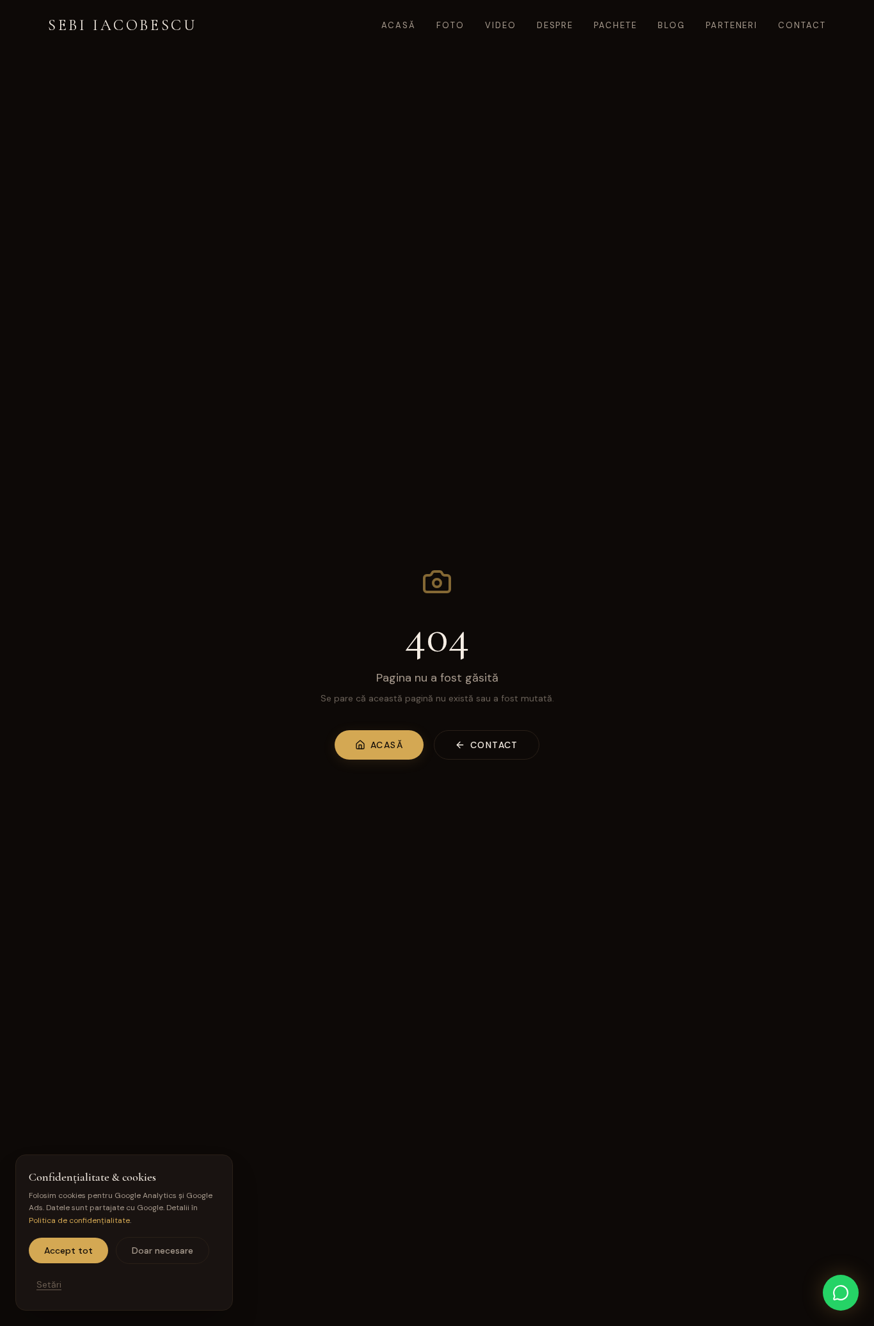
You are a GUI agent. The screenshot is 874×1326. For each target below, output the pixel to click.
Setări (48, 1284)
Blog (671, 25)
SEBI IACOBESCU (122, 25)
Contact (802, 25)
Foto (450, 25)
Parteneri (732, 25)
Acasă (398, 25)
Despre (555, 25)
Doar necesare (162, 1250)
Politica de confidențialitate (79, 1220)
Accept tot (68, 1250)
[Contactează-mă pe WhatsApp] (841, 1293)
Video (500, 25)
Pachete (615, 25)
